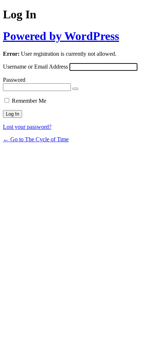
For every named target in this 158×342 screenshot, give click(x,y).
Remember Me (29, 101)
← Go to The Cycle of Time (36, 139)
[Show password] (75, 89)
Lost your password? (27, 127)
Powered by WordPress (61, 36)
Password (14, 80)
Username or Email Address (35, 66)
